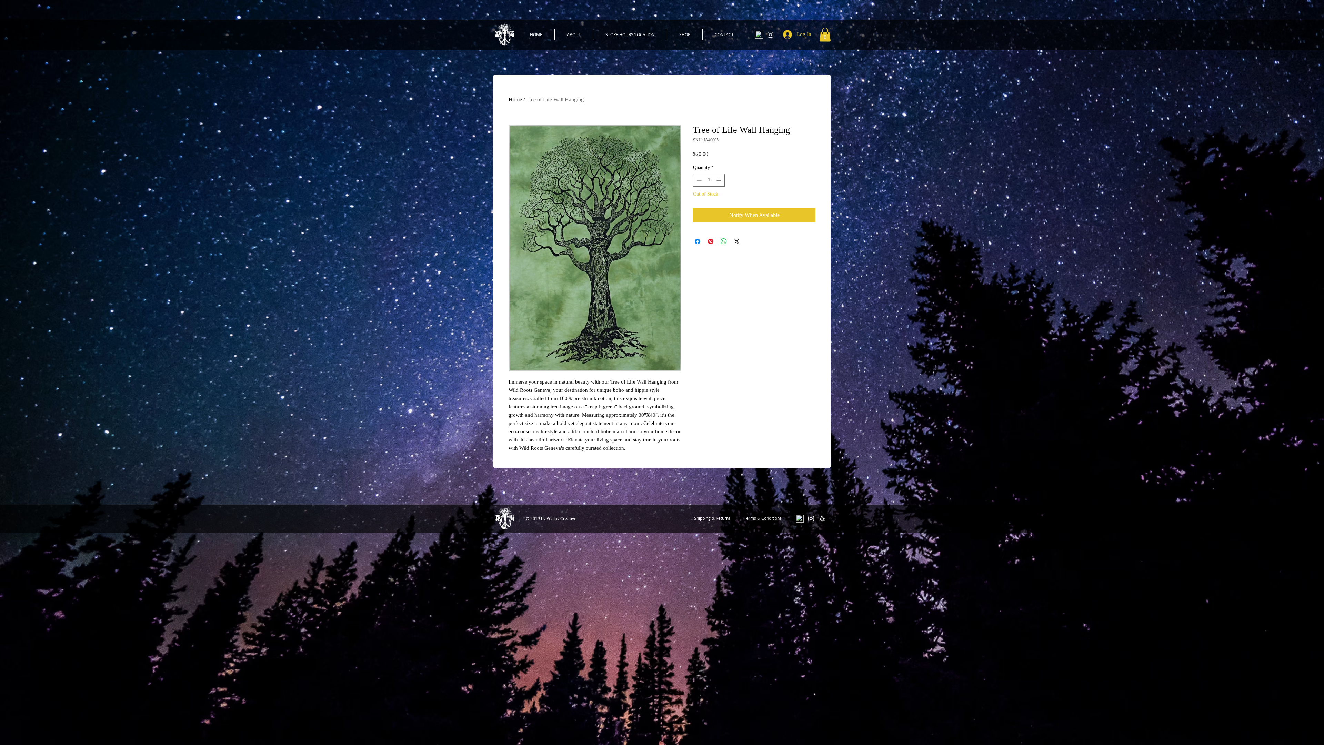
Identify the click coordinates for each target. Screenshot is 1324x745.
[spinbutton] (709, 180)
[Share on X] (737, 241)
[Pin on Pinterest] (710, 241)
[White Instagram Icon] (770, 35)
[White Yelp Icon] (822, 519)
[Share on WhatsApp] (724, 241)
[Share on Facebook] (697, 241)
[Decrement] (698, 180)
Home (515, 99)
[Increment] (719, 180)
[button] (825, 35)
